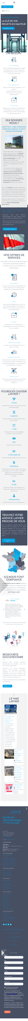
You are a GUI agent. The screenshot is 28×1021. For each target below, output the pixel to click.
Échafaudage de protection (8, 862)
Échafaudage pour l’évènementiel (9, 864)
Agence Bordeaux (6, 902)
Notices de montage (7, 875)
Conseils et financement (14, 357)
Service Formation (6, 884)
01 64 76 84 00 (6, 837)
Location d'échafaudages (14, 342)
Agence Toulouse (6, 903)
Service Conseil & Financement (9, 885)
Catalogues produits (7, 874)
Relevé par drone (14, 376)
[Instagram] (6, 924)
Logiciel (14, 301)
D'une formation (14, 105)
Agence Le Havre (6, 899)
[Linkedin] (8, 924)
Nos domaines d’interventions (9, 918)
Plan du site (14, 941)
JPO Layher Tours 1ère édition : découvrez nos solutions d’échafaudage (10, 720)
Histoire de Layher (6, 915)
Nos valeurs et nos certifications (9, 917)
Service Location (6, 882)
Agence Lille (5, 897)
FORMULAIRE (10, 839)
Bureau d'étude (14, 283)
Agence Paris (5, 896)
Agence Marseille (6, 905)
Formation (14, 322)
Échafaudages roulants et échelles (10, 861)
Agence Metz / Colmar (7, 908)
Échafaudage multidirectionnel (9, 857)
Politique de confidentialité (14, 937)
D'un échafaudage (14, 65)
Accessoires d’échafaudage (8, 865)
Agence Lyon (5, 907)
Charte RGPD (14, 945)
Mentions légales (14, 933)
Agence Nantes (6, 900)
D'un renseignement (14, 85)
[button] (14, 2)
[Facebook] (4, 924)
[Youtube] (11, 924)
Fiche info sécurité (7, 872)
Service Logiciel (6, 887)
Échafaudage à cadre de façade (9, 859)
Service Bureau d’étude (7, 889)
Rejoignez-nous (6, 920)
